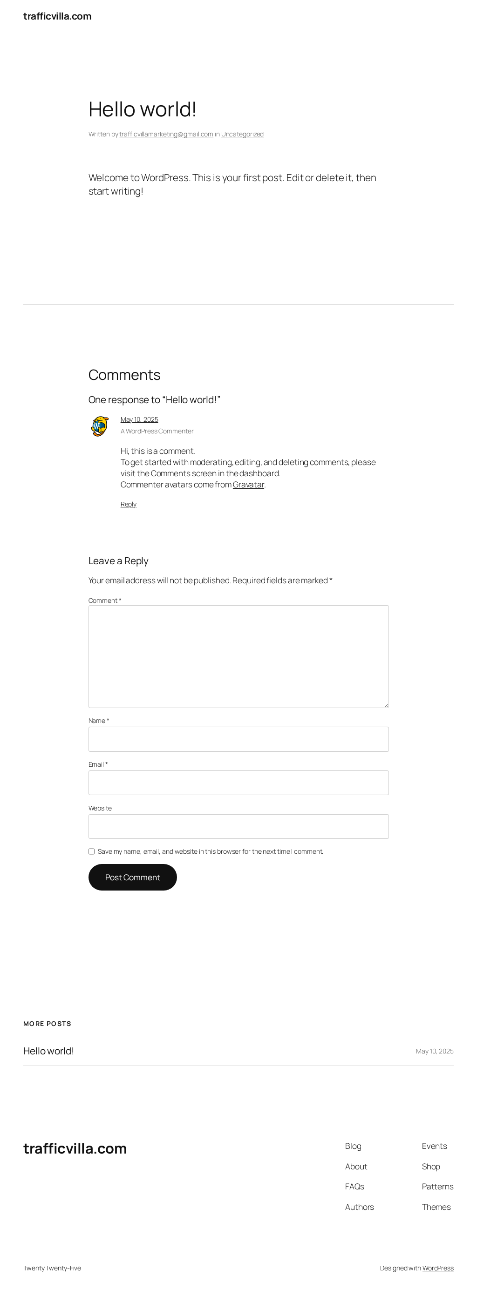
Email (98, 764)
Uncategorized (242, 133)
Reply (129, 504)
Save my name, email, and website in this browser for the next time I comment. (210, 851)
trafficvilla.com (57, 15)
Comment (105, 600)
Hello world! (49, 1051)
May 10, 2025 (139, 419)
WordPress (438, 1267)
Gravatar (248, 484)
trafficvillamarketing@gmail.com (166, 133)
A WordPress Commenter (157, 430)
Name (99, 720)
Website (100, 807)
